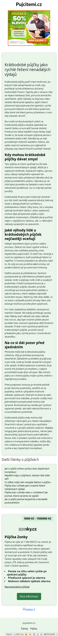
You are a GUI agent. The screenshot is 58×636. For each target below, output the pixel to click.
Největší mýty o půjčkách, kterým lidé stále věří (27, 477)
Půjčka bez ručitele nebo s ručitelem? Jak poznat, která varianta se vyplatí (26, 494)
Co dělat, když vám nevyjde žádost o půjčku (28, 482)
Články (24, 628)
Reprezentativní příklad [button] (17, 586)
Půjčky (33, 628)
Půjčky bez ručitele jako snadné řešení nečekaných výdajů (25, 487)
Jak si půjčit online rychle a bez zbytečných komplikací (27, 470)
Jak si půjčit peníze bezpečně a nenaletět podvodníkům (26, 501)
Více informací (29, 596)
